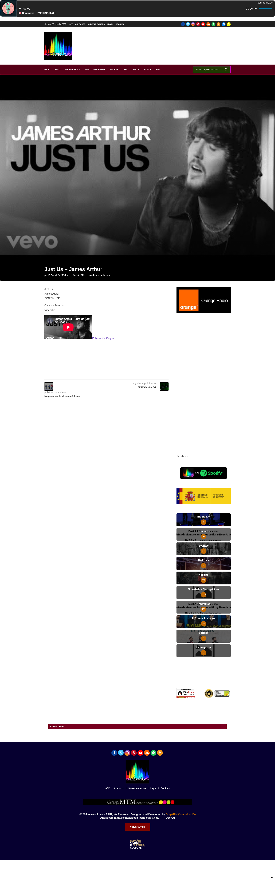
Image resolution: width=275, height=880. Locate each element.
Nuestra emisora (96, 24)
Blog (57, 70)
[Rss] (218, 24)
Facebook (182, 456)
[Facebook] (183, 24)
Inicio (47, 70)
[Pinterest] (198, 24)
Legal (110, 24)
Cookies (120, 24)
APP (71, 24)
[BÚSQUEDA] (226, 69)
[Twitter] (188, 24)
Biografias (99, 70)
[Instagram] (193, 24)
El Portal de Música (58, 275)
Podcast (115, 70)
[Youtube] (203, 24)
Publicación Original (103, 338)
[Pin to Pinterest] (123, 375)
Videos (147, 70)
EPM (158, 70)
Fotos (136, 70)
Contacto (80, 24)
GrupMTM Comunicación (181, 814)
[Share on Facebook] (108, 375)
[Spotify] (213, 24)
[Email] (224, 24)
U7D (126, 70)
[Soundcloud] (208, 24)
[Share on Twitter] (116, 375)
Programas (71, 70)
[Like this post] (101, 375)
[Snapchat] (229, 24)
